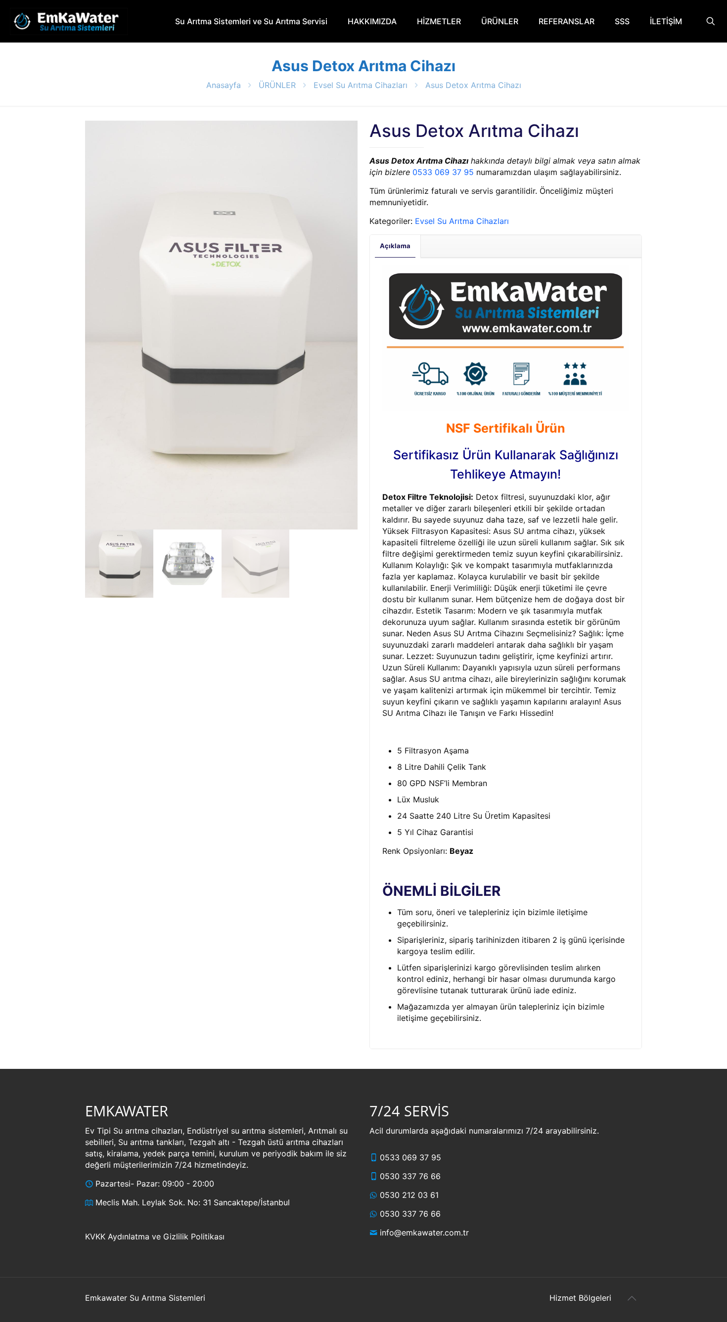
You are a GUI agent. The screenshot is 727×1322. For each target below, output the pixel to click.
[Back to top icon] (631, 1298)
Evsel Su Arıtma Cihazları (361, 85)
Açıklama (395, 246)
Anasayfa (223, 85)
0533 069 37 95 (443, 172)
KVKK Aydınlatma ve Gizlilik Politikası (155, 1236)
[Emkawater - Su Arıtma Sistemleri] (69, 21)
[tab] (395, 246)
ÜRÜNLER (277, 85)
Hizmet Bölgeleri (580, 1298)
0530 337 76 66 (409, 1176)
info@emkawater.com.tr (423, 1232)
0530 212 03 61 (408, 1195)
